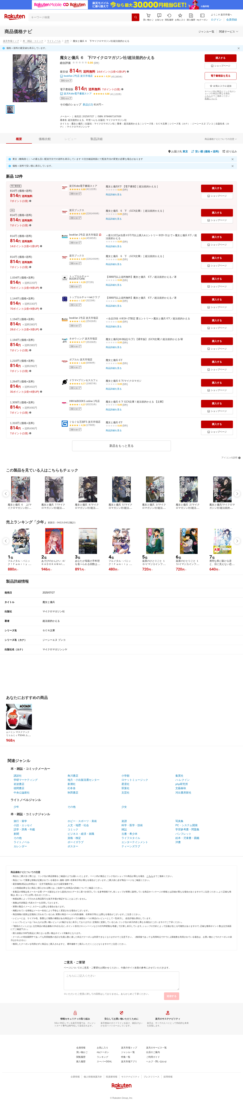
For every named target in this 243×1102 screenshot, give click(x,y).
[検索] (135, 17)
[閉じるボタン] (239, 48)
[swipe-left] (6, 494)
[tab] (19, 139)
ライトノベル (54, 41)
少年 (67, 41)
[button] (159, 17)
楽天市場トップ (11, 41)
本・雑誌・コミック (33, 41)
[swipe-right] (237, 494)
